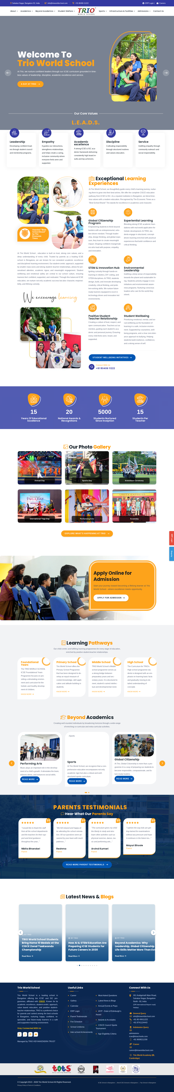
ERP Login (75, 1011)
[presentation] (8, 73)
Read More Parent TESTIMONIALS (85, 865)
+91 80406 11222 (82, 3)
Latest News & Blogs (107, 1001)
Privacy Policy (21, 1085)
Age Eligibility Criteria (107, 1034)
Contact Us (158, 11)
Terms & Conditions (34, 1085)
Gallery (73, 1001)
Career (73, 995)
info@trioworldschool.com (144, 1016)
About (13, 11)
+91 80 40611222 (140, 1019)
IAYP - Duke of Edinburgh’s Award (108, 1013)
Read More (28, 779)
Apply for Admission (109, 598)
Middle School (101, 662)
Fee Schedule (76, 1022)
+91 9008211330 (140, 1039)
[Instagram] (25, 1034)
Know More (26, 694)
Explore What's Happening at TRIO (85, 533)
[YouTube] (36, 1034)
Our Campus (28, 81)
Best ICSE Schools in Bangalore (127, 1083)
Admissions (143, 11)
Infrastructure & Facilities (121, 11)
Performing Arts (31, 763)
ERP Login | (149, 3)
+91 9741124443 (140, 1023)
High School (135, 662)
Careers (162, 3)
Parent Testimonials (78, 1016)
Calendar (74, 1006)
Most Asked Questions (107, 995)
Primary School (66, 662)
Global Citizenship (127, 759)
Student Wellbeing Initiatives (111, 358)
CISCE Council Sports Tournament (106, 1027)
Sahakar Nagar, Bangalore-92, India (26, 3)
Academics (25, 11)
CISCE (42, 1001)
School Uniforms (77, 1027)
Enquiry (172, 554)
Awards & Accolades (107, 1020)
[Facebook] (19, 1034)
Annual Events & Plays (107, 1006)
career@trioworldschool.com (141, 1050)
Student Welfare (65, 11)
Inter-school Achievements (81, 1032)
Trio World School (46, 1082)
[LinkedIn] (30, 1034)
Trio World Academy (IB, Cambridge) (142, 1056)
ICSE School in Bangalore (106, 1083)
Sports (102, 11)
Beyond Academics (44, 11)
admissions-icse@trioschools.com (138, 1034)
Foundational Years (30, 663)
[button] (86, 793)
